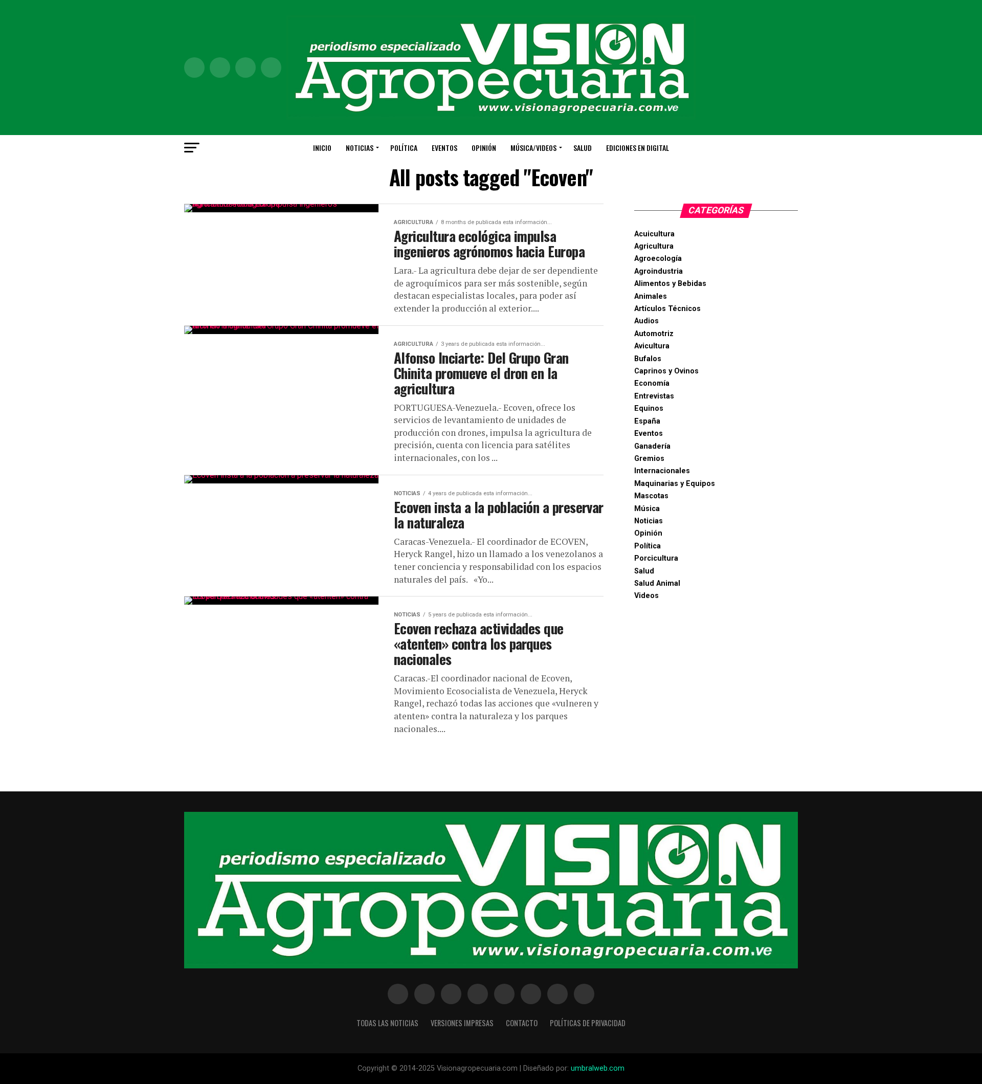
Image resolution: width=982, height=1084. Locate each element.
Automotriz (654, 333)
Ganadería (652, 446)
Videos (646, 595)
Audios (646, 321)
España (647, 421)
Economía (651, 383)
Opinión (484, 147)
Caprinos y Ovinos (666, 371)
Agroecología (658, 258)
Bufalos (647, 359)
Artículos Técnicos (667, 308)
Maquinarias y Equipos (674, 483)
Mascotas (651, 496)
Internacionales (662, 471)
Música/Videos (533, 147)
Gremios (649, 458)
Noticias (359, 147)
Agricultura (654, 246)
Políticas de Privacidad (588, 1022)
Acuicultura (654, 234)
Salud (582, 147)
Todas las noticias (387, 1022)
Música (647, 508)
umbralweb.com (597, 1068)
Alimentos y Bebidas (670, 283)
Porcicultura (656, 558)
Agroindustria (658, 271)
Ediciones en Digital (637, 147)
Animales (650, 296)
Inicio (322, 147)
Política (403, 147)
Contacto (522, 1022)
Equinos (648, 408)
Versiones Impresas (462, 1022)
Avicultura (651, 346)
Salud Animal (657, 583)
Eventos (444, 147)
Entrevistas (654, 396)
